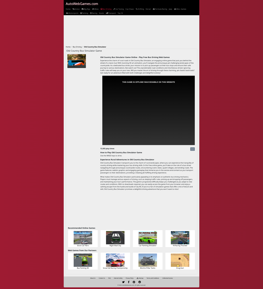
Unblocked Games (167, 278)
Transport (112, 13)
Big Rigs (87, 9)
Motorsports (73, 13)
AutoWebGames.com (82, 3)
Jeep (170, 9)
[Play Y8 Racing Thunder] (180, 237)
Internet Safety (118, 278)
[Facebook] (128, 282)
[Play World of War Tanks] (147, 260)
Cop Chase (129, 9)
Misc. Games (181, 9)
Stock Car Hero (83, 245)
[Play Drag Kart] (180, 260)
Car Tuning (119, 9)
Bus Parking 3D (83, 268)
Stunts (101, 13)
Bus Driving (107, 9)
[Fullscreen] (192, 149)
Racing (94, 13)
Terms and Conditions (153, 278)
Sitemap (140, 278)
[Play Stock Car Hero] (83, 237)
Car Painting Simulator (147, 245)
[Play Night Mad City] (115, 237)
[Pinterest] (134, 282)
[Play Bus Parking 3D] (83, 260)
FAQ (109, 278)
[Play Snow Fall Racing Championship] (115, 260)
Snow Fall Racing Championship (115, 268)
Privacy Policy (129, 278)
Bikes (97, 9)
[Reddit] (139, 282)
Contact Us (102, 278)
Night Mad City (115, 245)
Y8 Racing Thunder (180, 245)
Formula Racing (161, 9)
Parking (85, 13)
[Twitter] (123, 282)
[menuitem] (68, 9)
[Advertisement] (131, 30)
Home (68, 9)
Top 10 (120, 13)
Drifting (141, 9)
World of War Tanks (147, 268)
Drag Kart (180, 268)
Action (77, 9)
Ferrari (148, 9)
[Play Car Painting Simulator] (147, 237)
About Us (92, 278)
